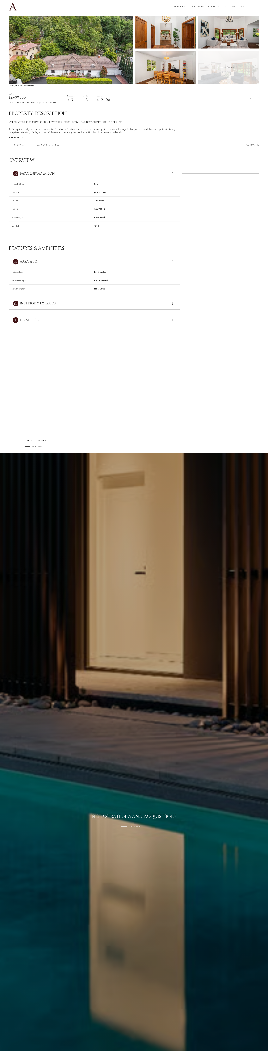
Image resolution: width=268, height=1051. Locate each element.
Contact (244, 6)
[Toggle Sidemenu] (256, 6)
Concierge (229, 6)
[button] (251, 144)
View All (229, 67)
